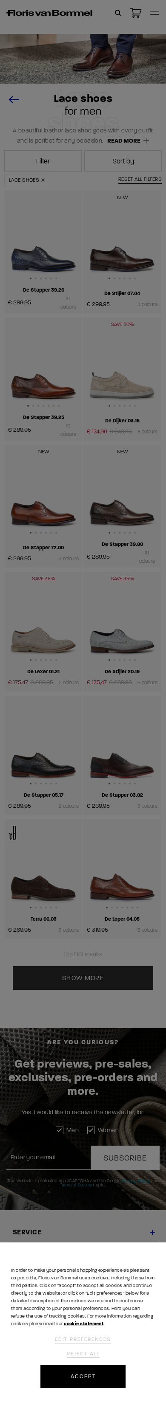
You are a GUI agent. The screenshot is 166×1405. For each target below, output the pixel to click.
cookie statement (83, 1323)
